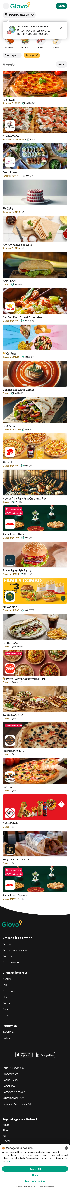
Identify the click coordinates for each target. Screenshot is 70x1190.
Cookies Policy (10, 1079)
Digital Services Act (13, 1098)
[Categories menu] (6, 6)
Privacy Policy (10, 1073)
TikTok (6, 1038)
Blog (5, 997)
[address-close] (61, 28)
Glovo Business (11, 962)
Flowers (7, 1140)
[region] (35, 41)
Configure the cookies (14, 1092)
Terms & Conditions (13, 1067)
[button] (9, 41)
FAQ (5, 985)
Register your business (15, 950)
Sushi (5, 1135)
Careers (7, 944)
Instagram (8, 1032)
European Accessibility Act (17, 1104)
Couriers (7, 956)
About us (7, 979)
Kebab (6, 1124)
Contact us (8, 1003)
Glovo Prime (9, 991)
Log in (6, 1015)
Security (7, 1009)
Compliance (9, 1085)
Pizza (5, 1130)
